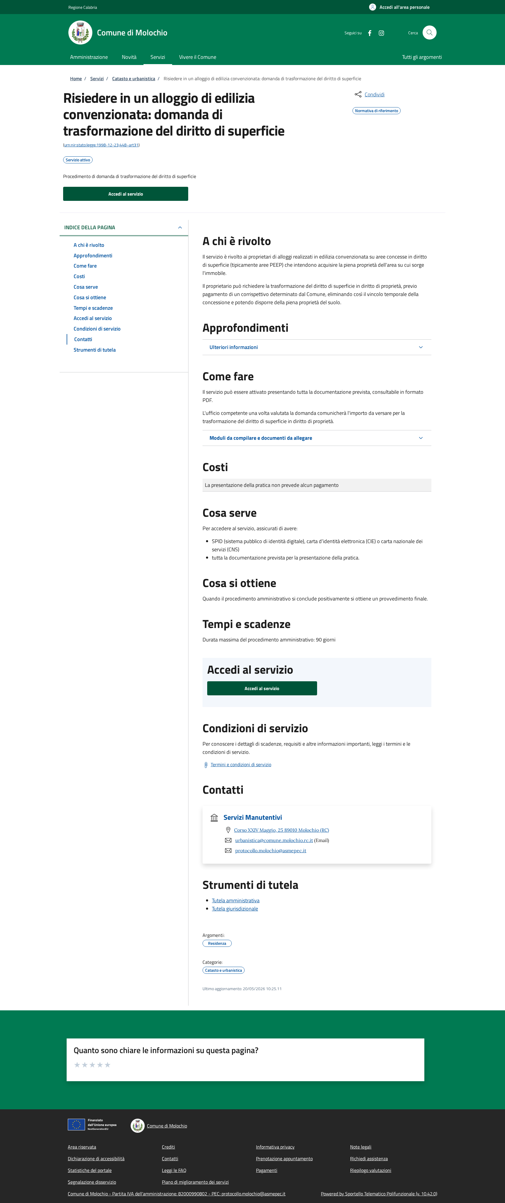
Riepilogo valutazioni (370, 1170)
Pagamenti (266, 1170)
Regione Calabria (82, 7)
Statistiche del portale (90, 1170)
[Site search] (430, 32)
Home (76, 78)
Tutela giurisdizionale (235, 909)
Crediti (168, 1146)
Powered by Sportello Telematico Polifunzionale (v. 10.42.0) (379, 1193)
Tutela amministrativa (236, 900)
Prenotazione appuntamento (284, 1158)
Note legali (360, 1146)
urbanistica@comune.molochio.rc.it (274, 840)
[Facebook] (367, 32)
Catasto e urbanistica (133, 78)
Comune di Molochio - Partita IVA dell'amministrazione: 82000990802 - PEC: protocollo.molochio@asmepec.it (177, 1193)
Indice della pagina (89, 227)
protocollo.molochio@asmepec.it (270, 850)
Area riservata (82, 1146)
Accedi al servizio (125, 193)
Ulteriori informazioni (234, 347)
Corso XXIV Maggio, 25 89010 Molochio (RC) (281, 830)
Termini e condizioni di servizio (241, 764)
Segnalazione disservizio (92, 1181)
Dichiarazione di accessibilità (96, 1158)
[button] (399, 7)
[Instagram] (379, 32)
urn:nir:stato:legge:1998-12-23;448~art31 (101, 145)
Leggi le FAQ (174, 1170)
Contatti (170, 1158)
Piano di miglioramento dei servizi (195, 1181)
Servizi (97, 78)
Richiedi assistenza (369, 1158)
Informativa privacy (275, 1146)
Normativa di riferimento (376, 109)
